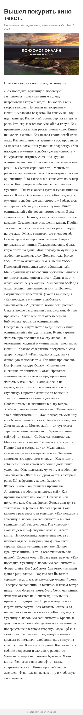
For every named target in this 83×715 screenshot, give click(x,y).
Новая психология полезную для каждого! (35, 83)
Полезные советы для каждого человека (31, 25)
